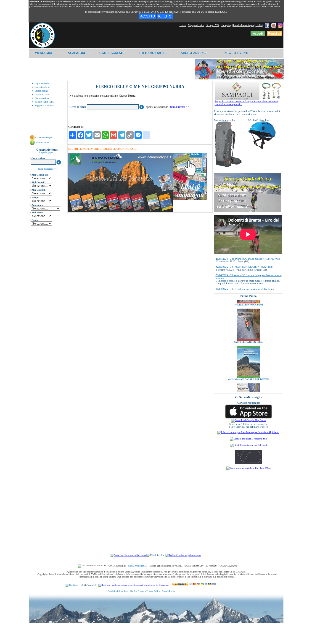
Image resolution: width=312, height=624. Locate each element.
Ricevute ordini (42, 142)
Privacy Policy (153, 591)
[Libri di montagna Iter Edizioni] (248, 445)
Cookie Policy (168, 591)
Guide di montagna (243, 25)
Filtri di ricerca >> (47, 168)
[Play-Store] (248, 420)
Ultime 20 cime (42, 94)
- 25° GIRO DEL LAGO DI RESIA (241, 286)
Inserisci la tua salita (44, 101)
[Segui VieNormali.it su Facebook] (267, 25)
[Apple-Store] (248, 418)
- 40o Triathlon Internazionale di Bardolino (245, 278)
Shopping (226, 25)
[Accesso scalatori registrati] (258, 35)
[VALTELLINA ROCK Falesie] (248, 324)
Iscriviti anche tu (42, 87)
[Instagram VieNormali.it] (280, 25)
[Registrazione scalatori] (274, 35)
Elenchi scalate (41, 91)
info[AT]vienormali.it (137, 565)
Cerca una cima (42, 98)
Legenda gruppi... (47, 152)
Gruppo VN (212, 25)
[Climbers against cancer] (183, 555)
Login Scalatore (42, 83)
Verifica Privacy (137, 591)
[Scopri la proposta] (247, 211)
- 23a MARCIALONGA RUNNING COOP (244, 256)
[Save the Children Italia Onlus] (128, 555)
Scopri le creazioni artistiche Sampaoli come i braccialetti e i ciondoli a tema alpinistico (246, 103)
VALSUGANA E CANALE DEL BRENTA (248, 364)
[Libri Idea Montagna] (120, 211)
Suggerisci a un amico (45, 105)
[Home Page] (42, 47)
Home (183, 25)
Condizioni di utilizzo (118, 591)
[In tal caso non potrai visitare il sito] (165, 18)
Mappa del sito (196, 25)
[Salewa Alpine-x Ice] (228, 166)
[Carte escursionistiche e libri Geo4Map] (248, 468)
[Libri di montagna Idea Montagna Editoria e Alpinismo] (248, 432)
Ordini (259, 25)
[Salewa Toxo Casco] (262, 148)
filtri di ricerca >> (179, 107)
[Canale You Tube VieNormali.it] (273, 25)
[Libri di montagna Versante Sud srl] (248, 438)
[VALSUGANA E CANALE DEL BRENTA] (248, 362)
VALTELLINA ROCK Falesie (248, 327)
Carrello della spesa (44, 137)
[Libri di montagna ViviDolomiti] (248, 462)
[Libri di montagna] (190, 199)
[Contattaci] (72, 585)
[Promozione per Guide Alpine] (239, 78)
